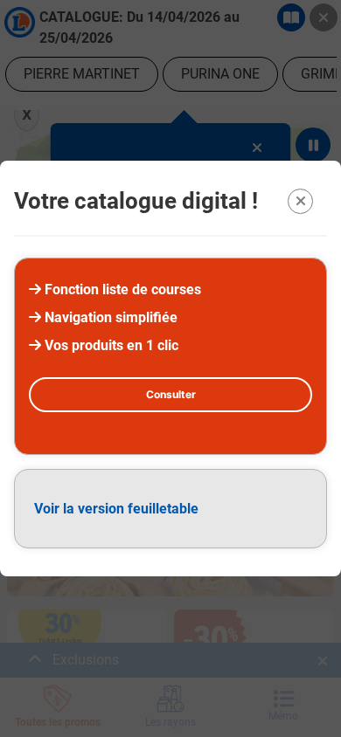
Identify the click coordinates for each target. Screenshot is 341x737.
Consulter (171, 394)
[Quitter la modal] (300, 201)
